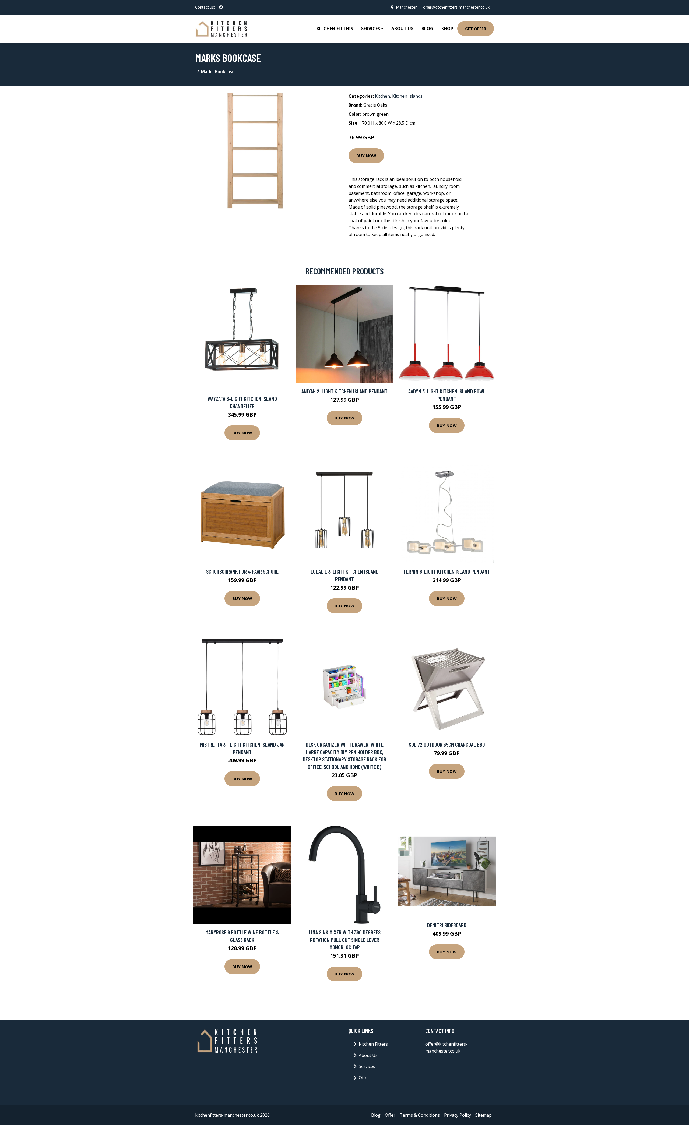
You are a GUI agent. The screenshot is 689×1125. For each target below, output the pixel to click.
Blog (427, 28)
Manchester (406, 7)
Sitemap (483, 1115)
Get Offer (475, 28)
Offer (364, 1078)
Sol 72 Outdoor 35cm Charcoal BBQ (447, 744)
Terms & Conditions (420, 1115)
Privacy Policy (457, 1115)
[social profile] (221, 7)
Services (367, 1066)
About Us (402, 28)
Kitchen (382, 96)
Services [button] (370, 28)
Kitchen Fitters (335, 28)
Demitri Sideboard (446, 925)
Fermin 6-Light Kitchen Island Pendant (447, 571)
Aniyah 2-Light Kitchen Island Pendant (344, 391)
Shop (447, 28)
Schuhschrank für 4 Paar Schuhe (242, 571)
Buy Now (366, 155)
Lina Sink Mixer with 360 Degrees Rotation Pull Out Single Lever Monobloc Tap (345, 939)
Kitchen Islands (407, 96)
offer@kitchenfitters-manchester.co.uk (456, 7)
